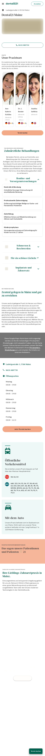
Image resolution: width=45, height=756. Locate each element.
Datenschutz (7, 738)
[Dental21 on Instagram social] (9, 729)
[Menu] (3, 4)
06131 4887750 (23, 45)
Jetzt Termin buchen (24, 38)
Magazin (6, 724)
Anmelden (37, 4)
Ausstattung (7, 719)
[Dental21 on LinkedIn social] (15, 729)
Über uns (6, 714)
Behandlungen (8, 701)
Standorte (6, 696)
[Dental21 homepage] (12, 4)
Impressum (7, 743)
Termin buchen (22, 133)
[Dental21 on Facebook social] (4, 729)
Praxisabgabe (8, 710)
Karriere (5, 705)
